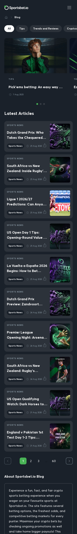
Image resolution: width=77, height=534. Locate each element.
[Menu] (69, 7)
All (9, 28)
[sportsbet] (16, 8)
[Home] (6, 17)
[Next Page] (69, 461)
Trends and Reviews (45, 28)
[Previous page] (7, 461)
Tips (22, 28)
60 (54, 461)
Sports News (15, 146)
